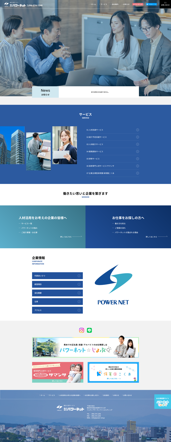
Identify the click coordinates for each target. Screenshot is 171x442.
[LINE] (89, 330)
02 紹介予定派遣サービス (97, 137)
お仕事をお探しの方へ (128, 217)
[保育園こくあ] (113, 372)
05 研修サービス (93, 158)
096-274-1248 (96, 414)
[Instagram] (81, 330)
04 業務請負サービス (95, 151)
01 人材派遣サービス (95, 130)
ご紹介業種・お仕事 (29, 232)
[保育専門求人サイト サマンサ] (57, 372)
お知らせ (126, 4)
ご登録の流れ (120, 228)
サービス (104, 4)
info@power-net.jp (98, 418)
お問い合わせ (127, 395)
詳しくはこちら (66, 237)
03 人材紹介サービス (95, 144)
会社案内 (115, 4)
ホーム (93, 4)
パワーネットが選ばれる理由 (126, 232)
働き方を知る (120, 223)
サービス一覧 (26, 223)
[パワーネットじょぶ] (85, 346)
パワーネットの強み (29, 228)
